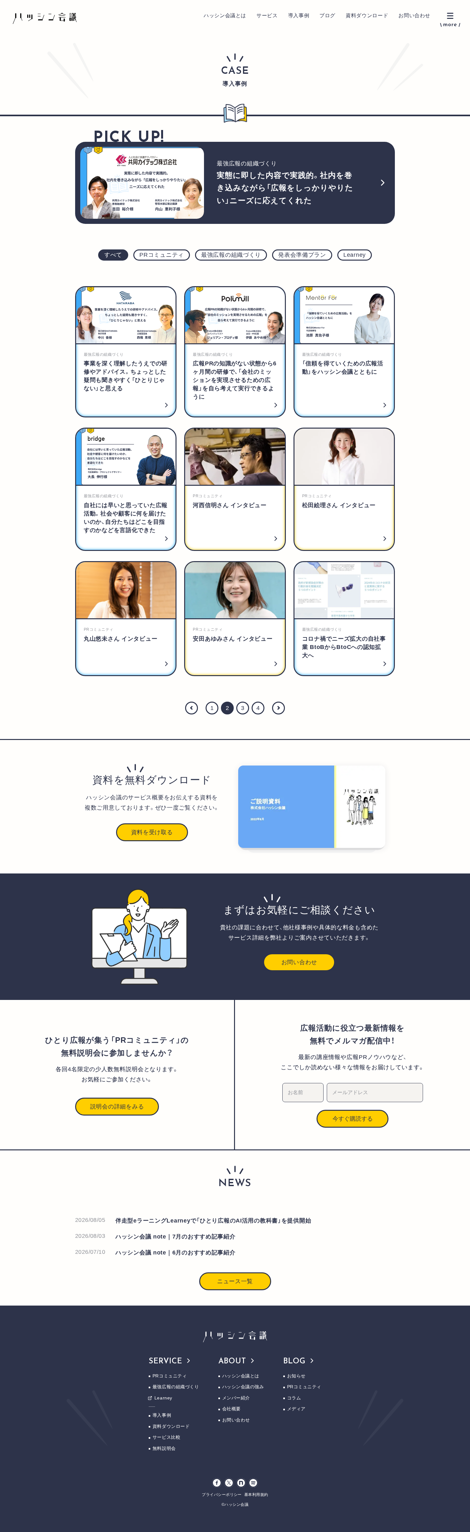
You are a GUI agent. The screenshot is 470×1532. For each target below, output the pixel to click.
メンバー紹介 (236, 1397)
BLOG (294, 1361)
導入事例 (298, 15)
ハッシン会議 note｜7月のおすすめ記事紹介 (175, 1236)
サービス (267, 15)
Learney (163, 1397)
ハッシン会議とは (225, 15)
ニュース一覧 (235, 1281)
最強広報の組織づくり (176, 1386)
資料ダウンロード (367, 15)
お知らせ (296, 1375)
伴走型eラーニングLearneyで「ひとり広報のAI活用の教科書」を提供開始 (213, 1220)
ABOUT (232, 1361)
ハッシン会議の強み (243, 1386)
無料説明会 (164, 1448)
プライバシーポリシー (222, 1494)
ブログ (327, 15)
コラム (294, 1397)
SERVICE (165, 1361)
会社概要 (231, 1408)
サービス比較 (166, 1437)
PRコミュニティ (170, 1375)
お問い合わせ (414, 15)
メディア (296, 1408)
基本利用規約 (256, 1494)
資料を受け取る (152, 832)
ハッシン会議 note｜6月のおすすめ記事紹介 (175, 1252)
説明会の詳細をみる (117, 1106)
